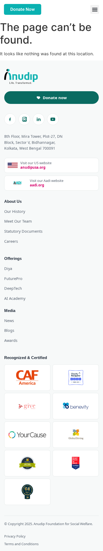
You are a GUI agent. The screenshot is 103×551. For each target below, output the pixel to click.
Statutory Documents (23, 231)
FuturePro (13, 278)
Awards (10, 340)
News (9, 320)
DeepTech (13, 288)
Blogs (9, 330)
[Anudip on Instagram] (24, 119)
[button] (94, 9)
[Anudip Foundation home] (21, 76)
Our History (14, 211)
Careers (11, 241)
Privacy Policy (15, 536)
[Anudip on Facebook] (10, 119)
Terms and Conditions (21, 543)
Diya (8, 268)
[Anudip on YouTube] (53, 119)
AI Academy (14, 298)
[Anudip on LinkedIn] (38, 119)
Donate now (55, 97)
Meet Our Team (18, 221)
